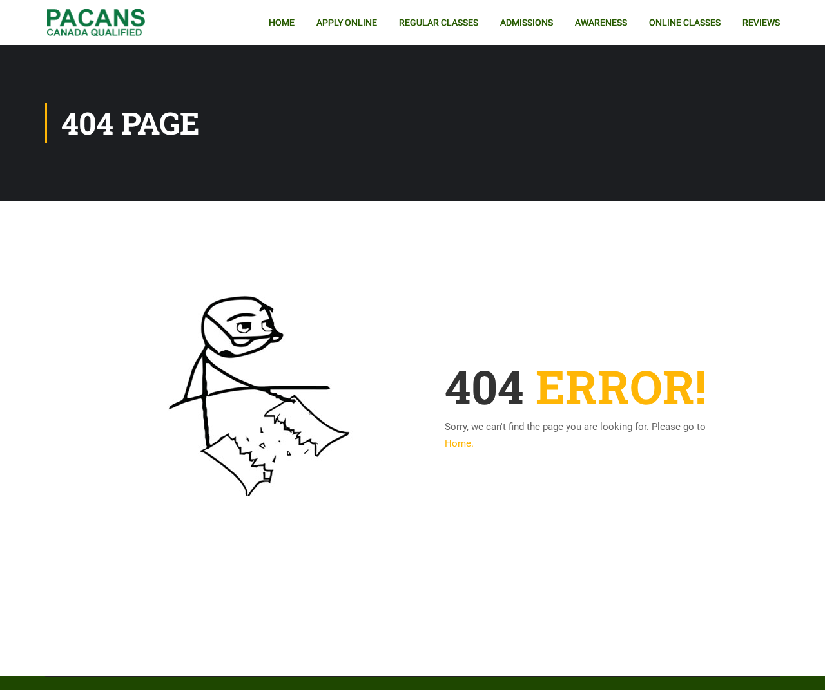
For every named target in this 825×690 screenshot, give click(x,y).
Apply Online (346, 22)
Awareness (601, 22)
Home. (459, 443)
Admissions (526, 22)
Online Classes (685, 22)
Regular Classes (438, 22)
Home (282, 22)
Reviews (761, 22)
